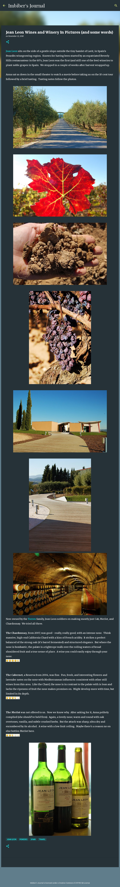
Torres (32, 618)
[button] (7, 42)
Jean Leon (11, 51)
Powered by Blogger (62, 877)
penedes (23, 839)
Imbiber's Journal (26, 5)
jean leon (11, 839)
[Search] (116, 5)
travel (42, 839)
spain (33, 839)
